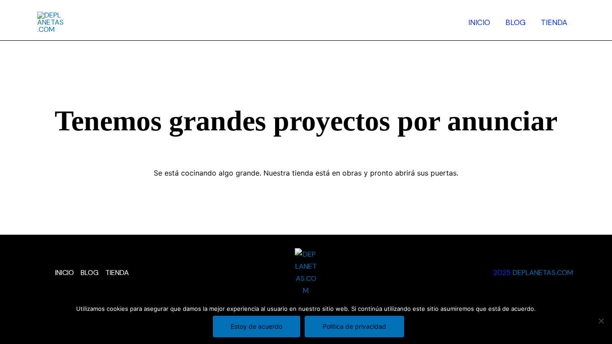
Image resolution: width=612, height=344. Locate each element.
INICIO (479, 22)
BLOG (515, 22)
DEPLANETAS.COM (544, 272)
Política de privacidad (354, 326)
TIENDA (554, 22)
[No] (600, 320)
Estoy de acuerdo (256, 326)
